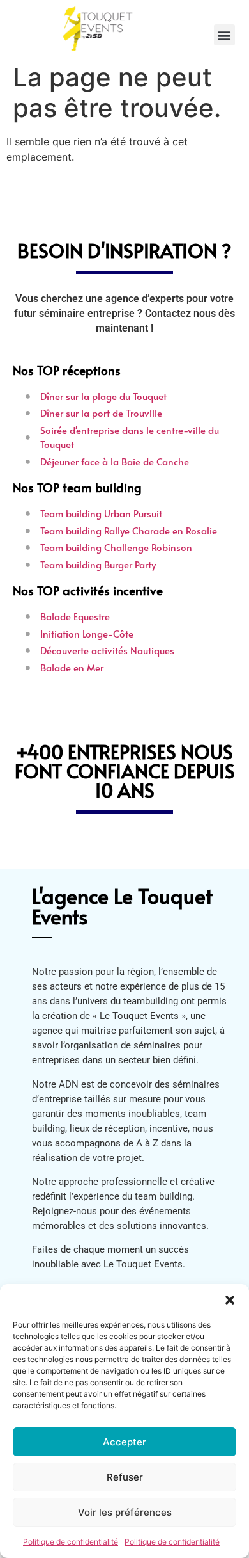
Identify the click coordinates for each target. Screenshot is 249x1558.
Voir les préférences (125, 1512)
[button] (229, 1300)
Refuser (125, 1477)
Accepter (124, 1442)
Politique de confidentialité (70, 1541)
